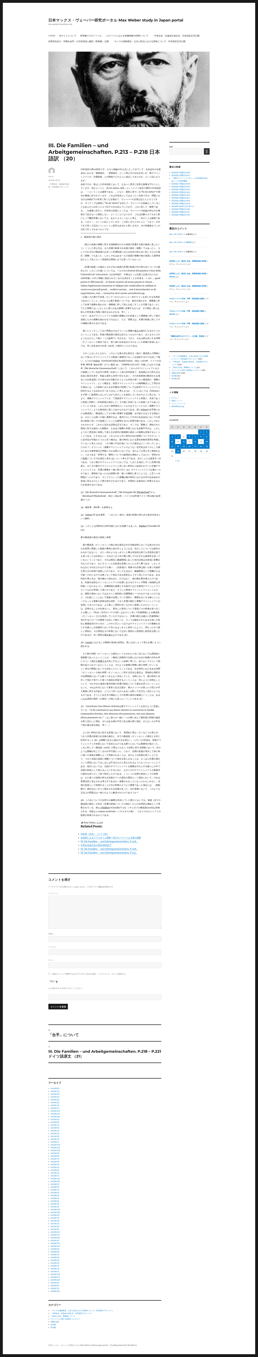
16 (207, 441)
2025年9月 (55, 1119)
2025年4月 (55, 1133)
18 (178, 446)
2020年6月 (55, 1257)
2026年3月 (55, 1102)
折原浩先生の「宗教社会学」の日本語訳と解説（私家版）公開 (78, 41)
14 (195, 441)
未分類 (53, 1324)
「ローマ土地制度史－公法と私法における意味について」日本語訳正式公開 (148, 41)
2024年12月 (55, 1145)
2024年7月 (55, 1159)
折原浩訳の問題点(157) (180, 212)
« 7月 (177, 461)
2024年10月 (55, 1150)
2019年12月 (55, 1274)
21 (195, 446)
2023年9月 (55, 1184)
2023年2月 (55, 1204)
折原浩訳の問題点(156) (180, 215)
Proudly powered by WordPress (123, 1345)
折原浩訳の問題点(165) (180, 186)
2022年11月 (55, 1209)
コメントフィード (178, 403)
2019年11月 (55, 1277)
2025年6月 (55, 1128)
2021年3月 (55, 1240)
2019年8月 (55, 1285)
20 (189, 446)
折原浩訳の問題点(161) (180, 198)
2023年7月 (55, 1190)
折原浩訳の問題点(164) (180, 189)
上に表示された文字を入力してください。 (66, 988)
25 (178, 451)
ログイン (174, 398)
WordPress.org (177, 406)
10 (172, 441)
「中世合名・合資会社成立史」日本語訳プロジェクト (71, 1313)
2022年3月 (55, 1229)
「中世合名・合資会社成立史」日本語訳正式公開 (175, 35)
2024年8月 (55, 1156)
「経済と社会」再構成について (63, 1316)
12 (184, 441)
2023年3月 (55, 1201)
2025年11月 (55, 1114)
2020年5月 (55, 1260)
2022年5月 (55, 1223)
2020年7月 (55, 1254)
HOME (51, 35)
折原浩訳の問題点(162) (180, 195)
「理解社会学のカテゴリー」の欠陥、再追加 (186, 336)
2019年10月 (55, 1280)
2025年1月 (55, 1142)
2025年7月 (55, 1125)
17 (172, 446)
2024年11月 (55, 1147)
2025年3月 (55, 1136)
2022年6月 (55, 1221)
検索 (171, 147)
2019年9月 (55, 1283)
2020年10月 (55, 1246)
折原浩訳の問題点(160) (180, 201)
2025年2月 (55, 1139)
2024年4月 (55, 1167)
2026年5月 (55, 1097)
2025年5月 (55, 1131)
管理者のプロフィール (91, 35)
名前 (51, 934)
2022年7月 (55, 1218)
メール (52, 947)
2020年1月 (55, 1271)
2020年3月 (55, 1266)
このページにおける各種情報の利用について (126, 35)
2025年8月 (55, 1122)
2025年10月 (55, 1116)
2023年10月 (55, 1181)
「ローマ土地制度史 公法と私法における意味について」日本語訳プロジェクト (82, 1310)
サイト (51, 960)
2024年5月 (55, 1164)
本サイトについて (67, 35)
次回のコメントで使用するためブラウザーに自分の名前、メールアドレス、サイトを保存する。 (89, 974)
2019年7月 (55, 1288)
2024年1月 (55, 1176)
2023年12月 (55, 1178)
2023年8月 (55, 1187)
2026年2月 (55, 1105)
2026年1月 (55, 1108)
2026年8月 (55, 1088)
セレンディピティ (176, 234)
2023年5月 (55, 1195)
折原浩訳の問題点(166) (180, 184)
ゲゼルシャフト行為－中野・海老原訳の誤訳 (186, 298)
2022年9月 (55, 1215)
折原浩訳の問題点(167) (180, 175)
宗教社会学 (55, 1322)
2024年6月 (55, 1162)
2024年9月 (55, 1153)
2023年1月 (55, 1207)
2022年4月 (55, 1226)
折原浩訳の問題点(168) (180, 172)
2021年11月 (55, 1235)
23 (207, 446)
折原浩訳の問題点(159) (180, 203)
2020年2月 (55, 1269)
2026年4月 (55, 1100)
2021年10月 (55, 1238)
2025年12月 (55, 1111)
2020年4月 (55, 1263)
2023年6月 (55, 1193)
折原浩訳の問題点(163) (180, 192)
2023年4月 (55, 1198)
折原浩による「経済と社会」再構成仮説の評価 (187, 261)
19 (184, 446)
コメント (53, 893)
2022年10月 (55, 1212)
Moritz (51, 176)
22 (201, 446)
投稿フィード (176, 401)
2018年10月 (55, 1291)
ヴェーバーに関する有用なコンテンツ (65, 1319)
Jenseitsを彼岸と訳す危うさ (182, 206)
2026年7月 (55, 1091)
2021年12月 (55, 1232)
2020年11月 (55, 1243)
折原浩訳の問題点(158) (180, 209)
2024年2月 (55, 1173)
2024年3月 (55, 1170)
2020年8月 (55, 1252)
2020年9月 (55, 1249)
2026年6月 (55, 1094)
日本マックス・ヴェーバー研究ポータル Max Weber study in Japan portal (115, 20)
